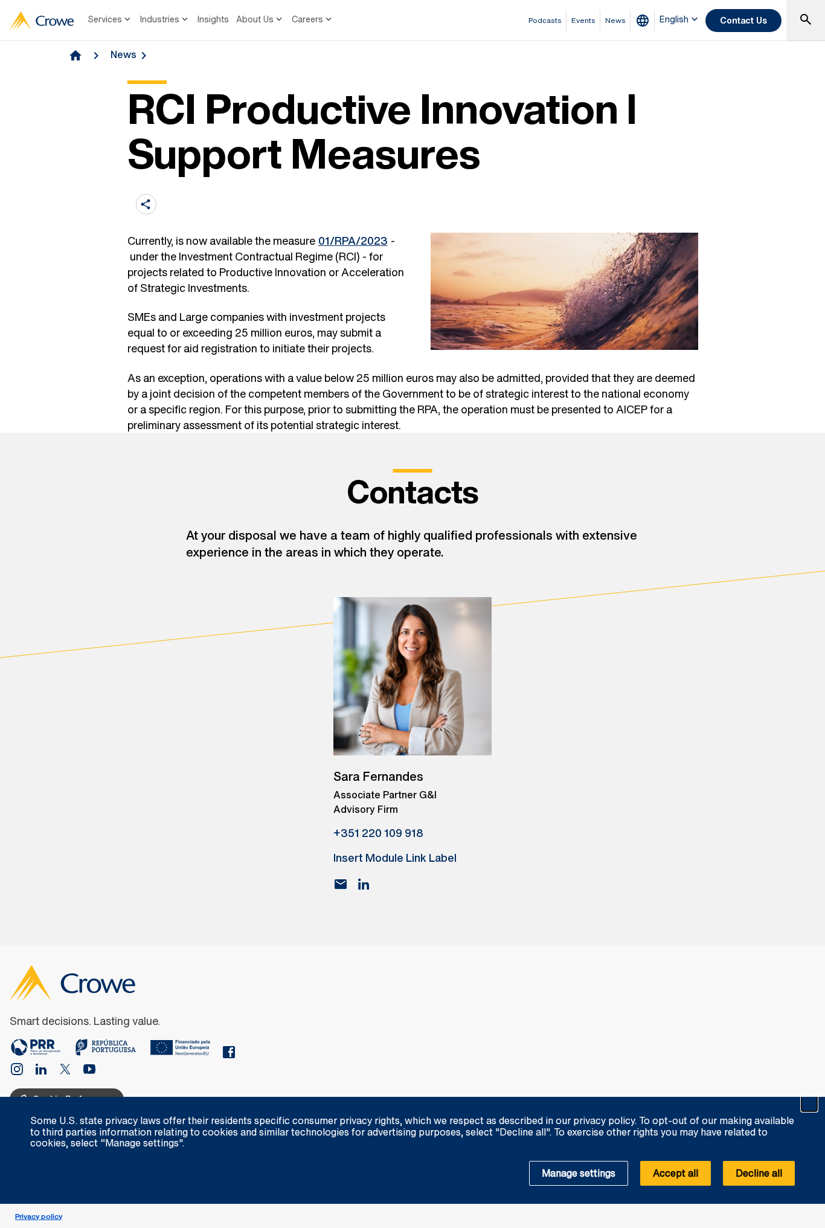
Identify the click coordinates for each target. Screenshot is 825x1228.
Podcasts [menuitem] (545, 20)
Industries (159, 19)
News (123, 54)
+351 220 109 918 (378, 833)
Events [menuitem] (583, 20)
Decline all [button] (759, 1173)
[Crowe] (42, 20)
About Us (255, 19)
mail (340, 884)
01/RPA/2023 (353, 240)
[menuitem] (110, 20)
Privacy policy (38, 1216)
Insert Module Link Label (395, 857)
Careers (307, 19)
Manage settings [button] (578, 1173)
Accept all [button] (675, 1173)
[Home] (42, 1050)
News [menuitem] (615, 20)
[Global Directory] (645, 20)
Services (105, 19)
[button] (809, 1103)
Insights (213, 19)
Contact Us (743, 20)
